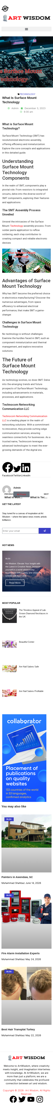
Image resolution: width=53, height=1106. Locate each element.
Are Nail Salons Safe (29, 666)
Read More (15, 582)
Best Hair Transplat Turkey (18, 1029)
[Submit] (45, 531)
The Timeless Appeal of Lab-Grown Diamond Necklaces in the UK (33, 613)
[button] (26, 29)
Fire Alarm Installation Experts (20, 953)
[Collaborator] (24, 801)
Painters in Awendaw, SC (17, 877)
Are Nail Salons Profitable (31, 691)
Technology (27, 94)
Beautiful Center (26, 642)
